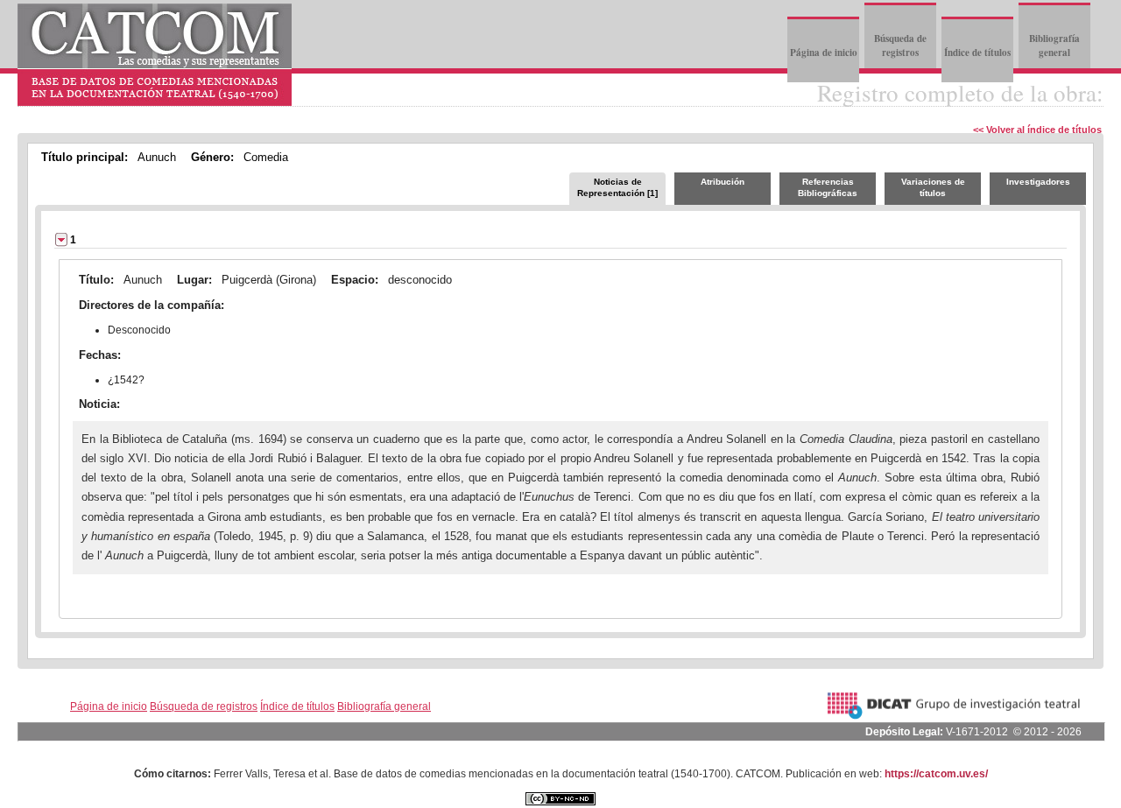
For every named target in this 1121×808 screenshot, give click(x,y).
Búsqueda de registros (900, 46)
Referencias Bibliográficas (827, 187)
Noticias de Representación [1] (617, 187)
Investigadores (1038, 181)
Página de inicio (823, 53)
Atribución (722, 181)
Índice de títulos (977, 53)
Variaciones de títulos (933, 187)
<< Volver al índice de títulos (1037, 129)
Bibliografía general (1054, 46)
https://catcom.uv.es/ (936, 774)
